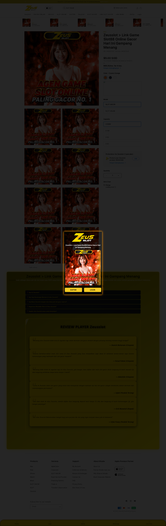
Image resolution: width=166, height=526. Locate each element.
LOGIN (92, 290)
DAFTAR (73, 290)
